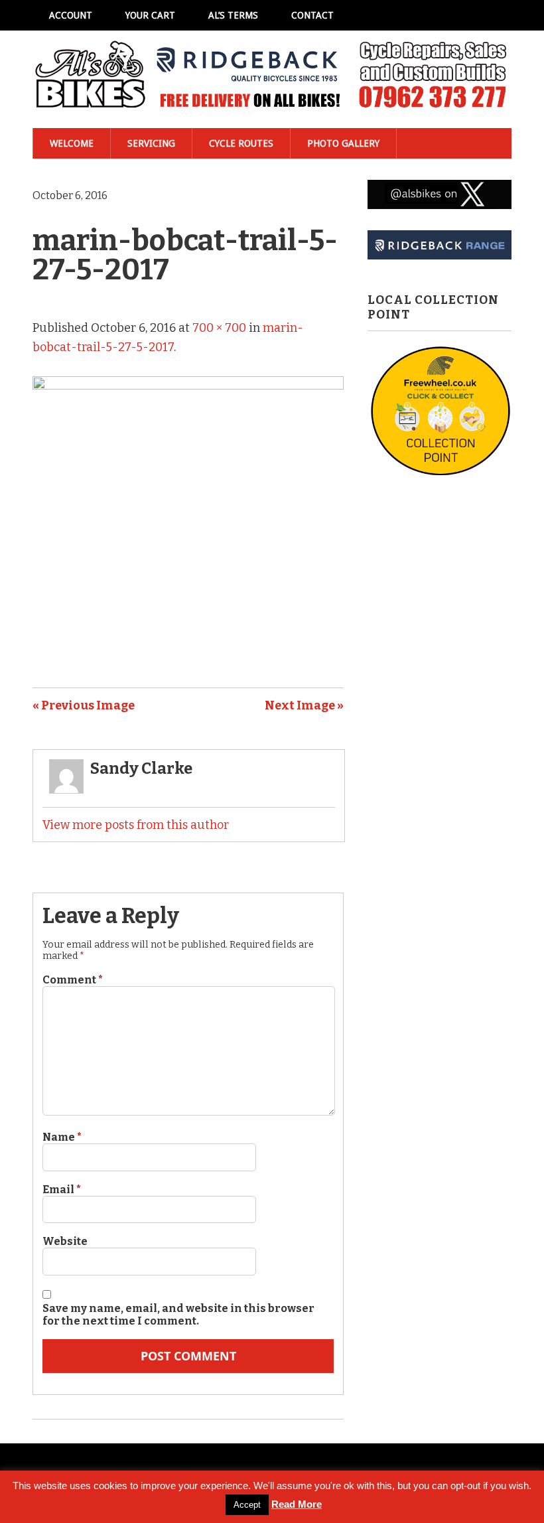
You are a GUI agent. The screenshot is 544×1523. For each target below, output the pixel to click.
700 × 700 (219, 328)
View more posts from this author (135, 825)
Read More (296, 1504)
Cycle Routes (241, 143)
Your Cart (150, 15)
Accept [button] (247, 1505)
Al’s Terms (233, 15)
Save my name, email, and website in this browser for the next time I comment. (178, 1314)
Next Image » (304, 705)
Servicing (151, 143)
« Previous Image (84, 705)
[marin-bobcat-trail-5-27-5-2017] (188, 385)
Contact (312, 15)
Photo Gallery (343, 143)
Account (70, 15)
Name (62, 1137)
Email (61, 1189)
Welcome (72, 143)
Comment (72, 980)
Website (65, 1241)
